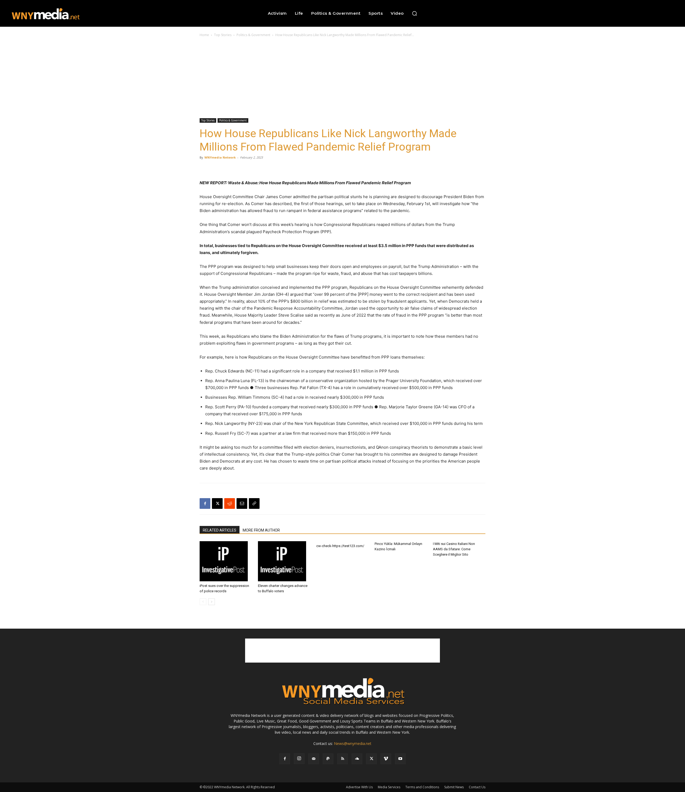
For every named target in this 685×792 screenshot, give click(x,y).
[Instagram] (299, 758)
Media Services (389, 787)
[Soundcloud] (357, 758)
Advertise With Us (359, 787)
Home (204, 35)
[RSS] (342, 758)
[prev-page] (203, 601)
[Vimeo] (385, 758)
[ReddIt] (229, 503)
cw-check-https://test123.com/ (340, 546)
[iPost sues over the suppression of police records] (226, 561)
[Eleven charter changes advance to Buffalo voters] (284, 561)
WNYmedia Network (220, 157)
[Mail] (313, 758)
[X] (217, 503)
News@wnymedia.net (352, 743)
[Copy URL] (254, 503)
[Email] (242, 503)
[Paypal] (328, 758)
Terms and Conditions (422, 787)
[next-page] (211, 601)
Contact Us (477, 787)
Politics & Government (253, 35)
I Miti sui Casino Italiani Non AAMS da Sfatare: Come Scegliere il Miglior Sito (454, 549)
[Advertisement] (342, 78)
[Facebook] (205, 503)
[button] (414, 13)
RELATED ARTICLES (219, 530)
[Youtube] (400, 758)
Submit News (454, 787)
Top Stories (222, 35)
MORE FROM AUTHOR (261, 530)
